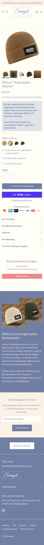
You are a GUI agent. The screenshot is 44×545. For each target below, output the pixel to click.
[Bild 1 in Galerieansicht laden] (22, 47)
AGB (14, 525)
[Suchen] (8, 11)
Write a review (22, 276)
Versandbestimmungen (9, 529)
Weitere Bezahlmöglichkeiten (22, 200)
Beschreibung (8, 219)
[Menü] (2, 11)
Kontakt (33, 525)
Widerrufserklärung (27, 529)
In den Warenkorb (22, 186)
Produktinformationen (12, 226)
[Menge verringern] (4, 175)
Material (6, 232)
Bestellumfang (8, 239)
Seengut (10, 536)
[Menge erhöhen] (14, 175)
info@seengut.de (20, 504)
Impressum (6, 525)
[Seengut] (22, 11)
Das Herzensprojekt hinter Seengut (17, 466)
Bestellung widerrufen (22, 446)
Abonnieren (22, 428)
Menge (5, 170)
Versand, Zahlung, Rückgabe (15, 246)
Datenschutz (23, 525)
